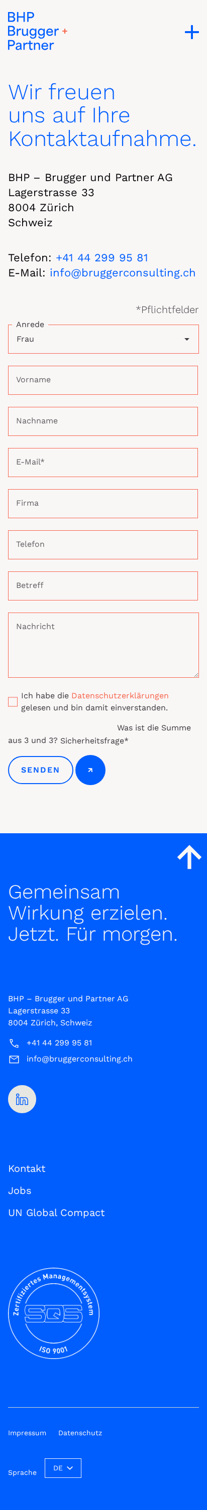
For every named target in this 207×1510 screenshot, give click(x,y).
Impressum (27, 1433)
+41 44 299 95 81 (102, 257)
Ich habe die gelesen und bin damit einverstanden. (95, 701)
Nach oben (189, 856)
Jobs (20, 1190)
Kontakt (26, 1168)
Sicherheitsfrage (94, 740)
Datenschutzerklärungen (120, 695)
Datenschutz (80, 1433)
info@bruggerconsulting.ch (123, 272)
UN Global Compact (56, 1212)
